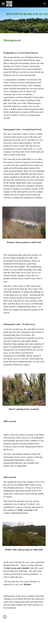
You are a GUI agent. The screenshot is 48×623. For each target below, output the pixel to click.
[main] (24, 40)
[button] (3, 3)
